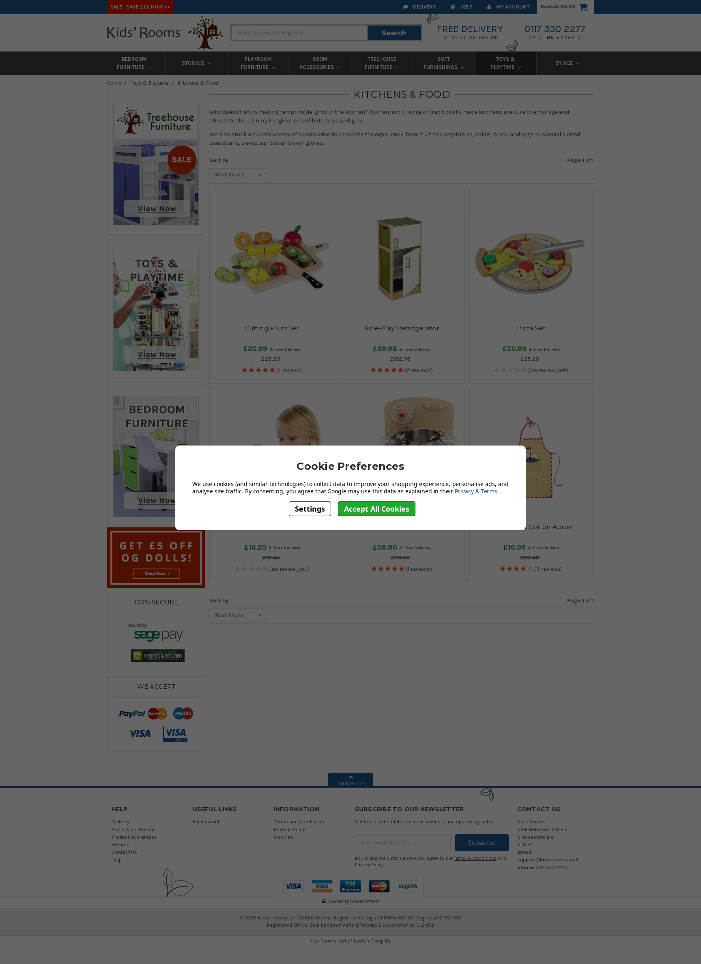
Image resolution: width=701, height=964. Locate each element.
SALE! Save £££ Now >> (140, 7)
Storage (194, 63)
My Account (512, 7)
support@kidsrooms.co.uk (547, 860)
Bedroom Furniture (131, 63)
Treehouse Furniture (380, 63)
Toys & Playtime (503, 63)
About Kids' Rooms (134, 829)
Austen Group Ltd (372, 941)
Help (466, 7)
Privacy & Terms (476, 491)
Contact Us (124, 852)
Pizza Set (531, 328)
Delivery (424, 7)
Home (114, 83)
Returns (120, 844)
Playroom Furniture (256, 63)
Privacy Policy (289, 829)
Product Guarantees (134, 837)
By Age (564, 63)
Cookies (283, 837)
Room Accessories (317, 63)
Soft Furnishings (441, 63)
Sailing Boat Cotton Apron (531, 527)
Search (394, 33)
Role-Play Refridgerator (401, 328)
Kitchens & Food (198, 83)
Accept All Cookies (376, 508)
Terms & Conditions (475, 858)
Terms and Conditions (299, 821)
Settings (310, 508)
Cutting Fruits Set (272, 328)
